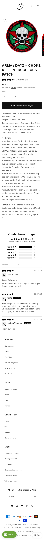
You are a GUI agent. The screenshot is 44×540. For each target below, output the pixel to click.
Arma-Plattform (11, 389)
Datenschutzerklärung (32, 528)
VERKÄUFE (9, 374)
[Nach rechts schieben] (27, 60)
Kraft (6, 400)
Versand (13, 87)
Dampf (7, 432)
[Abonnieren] (35, 496)
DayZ (7, 395)
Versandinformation (12, 453)
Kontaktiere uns (11, 475)
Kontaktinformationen (23, 535)
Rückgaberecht (11, 459)
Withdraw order (11, 481)
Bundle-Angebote (11, 363)
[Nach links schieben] (16, 60)
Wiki (6, 427)
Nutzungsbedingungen (13, 470)
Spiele (7, 352)
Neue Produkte (11, 368)
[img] (8, 271)
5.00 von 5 (28, 239)
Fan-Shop (8, 357)
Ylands (7, 406)
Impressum (9, 464)
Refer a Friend (10, 438)
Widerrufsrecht (17, 528)
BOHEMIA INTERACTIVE (20, 525)
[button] (5, 6)
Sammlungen (10, 346)
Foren (7, 421)
